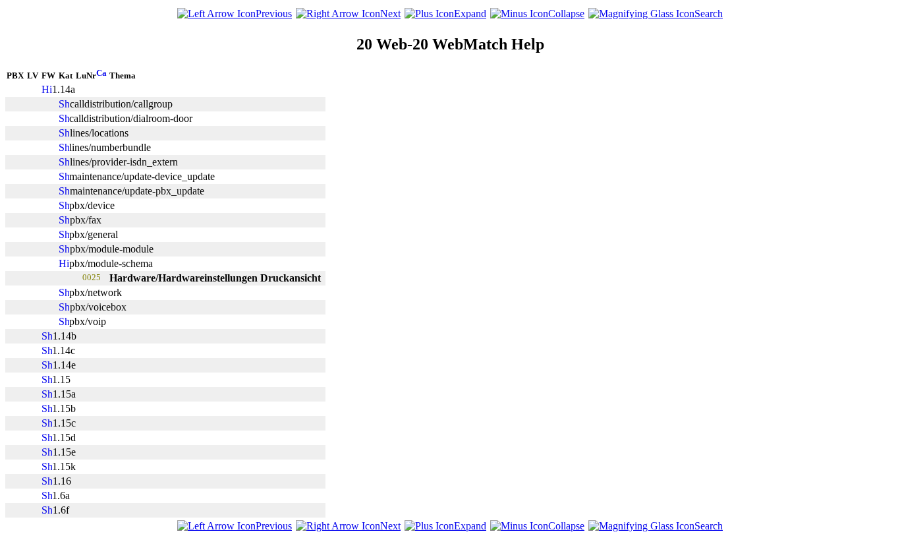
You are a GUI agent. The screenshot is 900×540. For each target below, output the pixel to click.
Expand (470, 13)
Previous (274, 13)
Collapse (566, 13)
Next (390, 13)
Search (708, 13)
